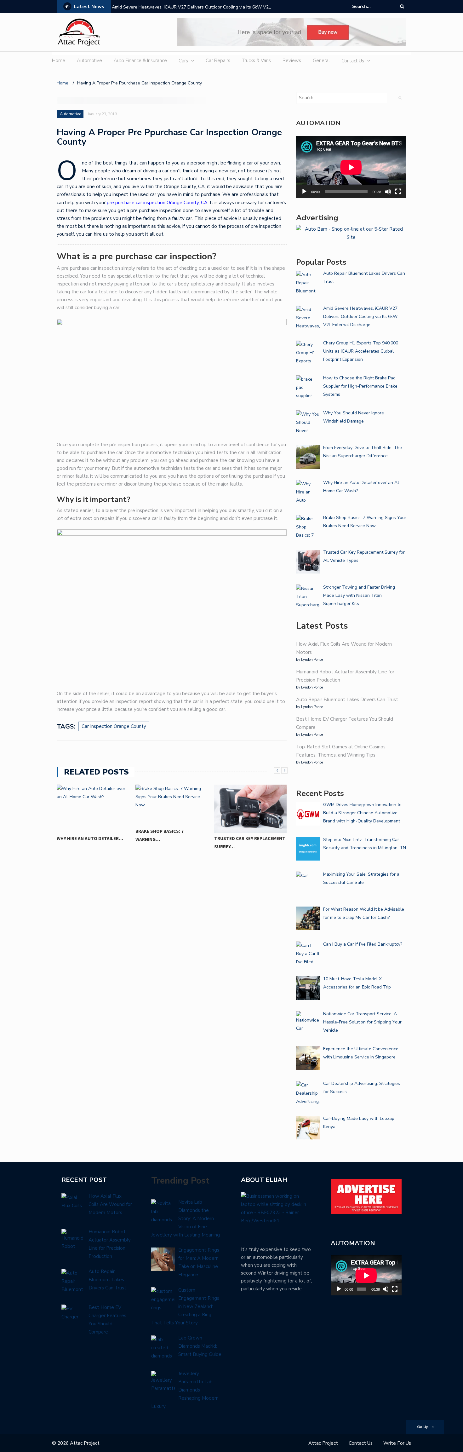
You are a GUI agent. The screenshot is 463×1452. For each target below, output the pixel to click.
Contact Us (352, 61)
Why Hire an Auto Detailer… (90, 838)
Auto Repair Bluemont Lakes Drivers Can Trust (347, 699)
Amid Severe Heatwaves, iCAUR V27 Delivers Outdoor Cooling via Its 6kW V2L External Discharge (191, 11)
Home (58, 60)
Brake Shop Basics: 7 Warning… (159, 835)
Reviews (292, 60)
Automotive (89, 60)
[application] (351, 167)
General (321, 60)
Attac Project (323, 1443)
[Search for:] (371, 6)
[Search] (402, 6)
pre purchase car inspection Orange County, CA (157, 202)
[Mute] (388, 191)
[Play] (304, 191)
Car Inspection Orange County (114, 726)
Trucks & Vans (256, 60)
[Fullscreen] (398, 191)
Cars (183, 61)
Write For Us (397, 1443)
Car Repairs (218, 60)
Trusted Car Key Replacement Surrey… (249, 842)
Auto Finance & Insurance (140, 60)
